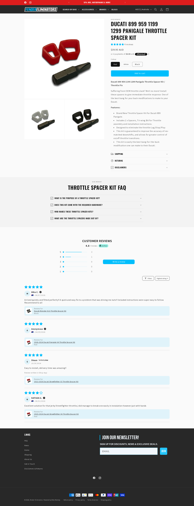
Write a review (119, 261)
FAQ (26, 440)
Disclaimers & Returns (33, 468)
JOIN (163, 451)
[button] (70, 9)
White (127, 65)
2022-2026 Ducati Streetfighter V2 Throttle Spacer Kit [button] (56, 381)
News (26, 445)
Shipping (28, 454)
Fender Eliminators (36, 500)
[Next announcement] (125, 2)
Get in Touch (29, 464)
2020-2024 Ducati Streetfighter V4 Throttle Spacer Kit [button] (56, 414)
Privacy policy (80, 500)
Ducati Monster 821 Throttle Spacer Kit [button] (50, 311)
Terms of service (92, 500)
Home (26, 450)
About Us (28, 459)
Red (115, 64)
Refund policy (68, 500)
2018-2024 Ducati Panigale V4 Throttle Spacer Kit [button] (54, 342)
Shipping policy (106, 500)
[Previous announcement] (69, 2)
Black (137, 64)
